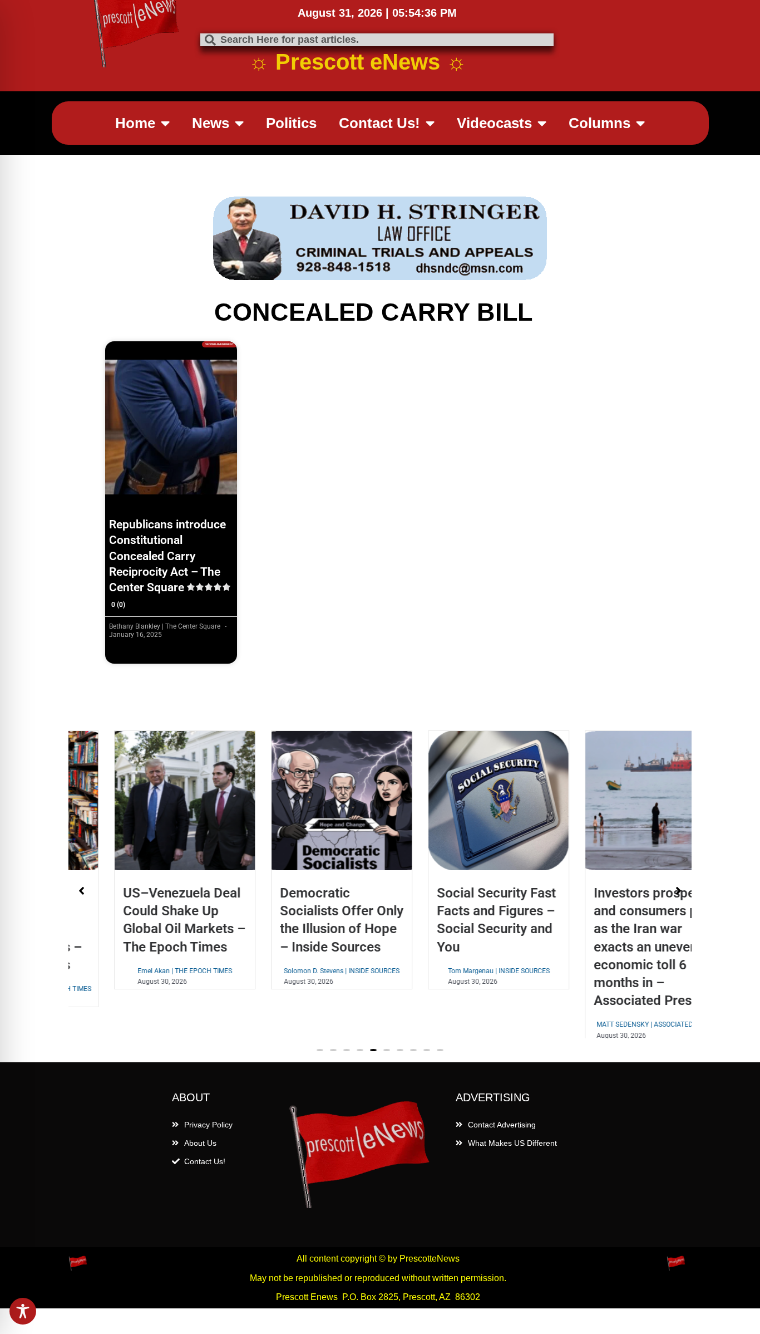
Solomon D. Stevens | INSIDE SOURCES (301, 971)
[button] (320, 1060)
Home (135, 123)
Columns (599, 123)
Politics (291, 123)
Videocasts (494, 123)
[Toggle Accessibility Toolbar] (22, 1311)
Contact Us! (379, 123)
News (210, 123)
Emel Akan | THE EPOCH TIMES (144, 971)
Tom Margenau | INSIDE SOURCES (459, 971)
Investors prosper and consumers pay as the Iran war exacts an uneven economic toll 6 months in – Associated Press (612, 946)
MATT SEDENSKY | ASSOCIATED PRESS (615, 1024)
